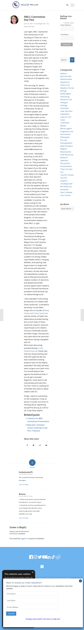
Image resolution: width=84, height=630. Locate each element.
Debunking (64, 96)
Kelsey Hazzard (29, 26)
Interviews (64, 108)
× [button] (32, 572)
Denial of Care (66, 99)
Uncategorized (40, 24)
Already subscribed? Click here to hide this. (43, 619)
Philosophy (64, 137)
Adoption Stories (67, 88)
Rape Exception (66, 146)
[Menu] (71, 5)
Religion (63, 149)
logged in (24, 538)
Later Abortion (66, 111)
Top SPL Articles (67, 175)
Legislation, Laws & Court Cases (65, 117)
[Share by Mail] (46, 445)
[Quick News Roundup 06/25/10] (1, 315)
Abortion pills (65, 76)
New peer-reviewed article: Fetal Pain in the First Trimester (37, 428)
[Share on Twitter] (33, 445)
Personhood (65, 134)
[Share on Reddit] (40, 445)
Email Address (66, 25)
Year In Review (66, 192)
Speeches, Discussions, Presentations (66, 163)
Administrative (66, 79)
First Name (65, 35)
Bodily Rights (65, 93)
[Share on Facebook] (27, 445)
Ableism (63, 73)
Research (64, 157)
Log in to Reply (23, 484)
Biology (63, 91)
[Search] (66, 5)
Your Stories (65, 195)
